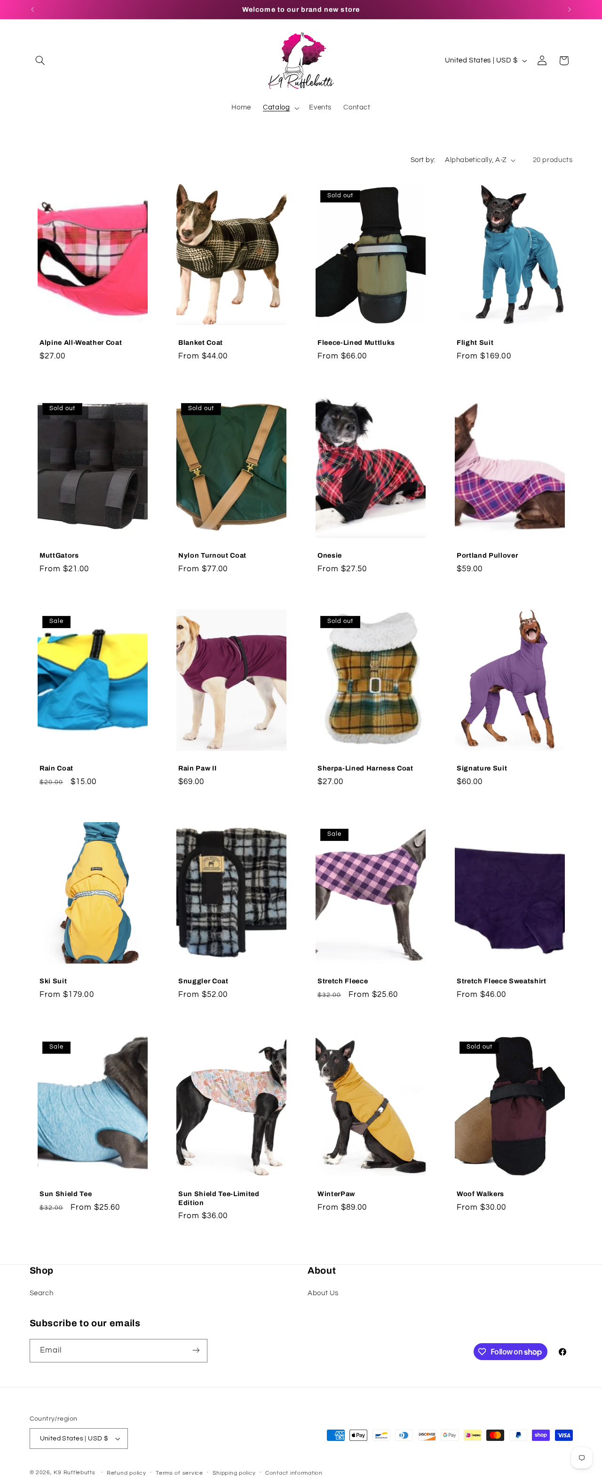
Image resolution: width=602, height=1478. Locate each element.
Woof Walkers (480, 1194)
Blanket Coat (200, 342)
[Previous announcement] (32, 9)
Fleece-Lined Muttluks (356, 342)
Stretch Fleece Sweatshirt (502, 981)
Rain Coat (56, 768)
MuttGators (59, 555)
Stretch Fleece (342, 981)
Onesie (329, 555)
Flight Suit (475, 342)
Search (42, 1293)
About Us (323, 1293)
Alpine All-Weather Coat (81, 342)
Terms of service (179, 1473)
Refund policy (126, 1473)
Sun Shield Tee (66, 1194)
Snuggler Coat (203, 981)
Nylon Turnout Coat (212, 555)
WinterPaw (336, 1194)
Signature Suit (482, 768)
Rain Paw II (197, 768)
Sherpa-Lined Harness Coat (365, 768)
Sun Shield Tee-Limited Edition (219, 1198)
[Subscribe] (195, 1350)
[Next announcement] (569, 9)
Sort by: (423, 159)
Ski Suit (53, 981)
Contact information (294, 1473)
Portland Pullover (487, 555)
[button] (40, 60)
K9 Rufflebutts (74, 1472)
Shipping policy (234, 1473)
